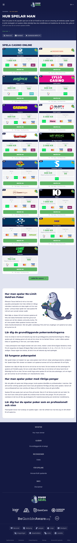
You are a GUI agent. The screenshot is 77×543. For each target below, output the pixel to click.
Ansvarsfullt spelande (38, 473)
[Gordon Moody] (58, 510)
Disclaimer (38, 487)
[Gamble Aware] (34, 518)
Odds (38, 460)
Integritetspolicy (33, 540)
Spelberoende (10, 540)
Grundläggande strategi (38, 446)
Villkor (69, 540)
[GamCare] (41, 510)
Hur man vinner (39, 433)
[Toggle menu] (4, 5)
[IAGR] (16, 510)
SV (71, 4)
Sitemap (44, 540)
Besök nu (20, 69)
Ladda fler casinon (37, 278)
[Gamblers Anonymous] (26, 510)
